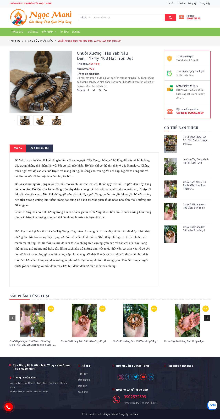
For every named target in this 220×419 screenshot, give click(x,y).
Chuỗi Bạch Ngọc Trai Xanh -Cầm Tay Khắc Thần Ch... (194, 185)
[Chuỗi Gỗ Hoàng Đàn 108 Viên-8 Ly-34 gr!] (136, 320)
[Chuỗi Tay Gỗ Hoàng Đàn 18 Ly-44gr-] (187, 320)
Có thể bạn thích (181, 128)
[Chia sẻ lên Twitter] (94, 90)
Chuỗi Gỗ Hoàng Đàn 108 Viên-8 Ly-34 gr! (194, 229)
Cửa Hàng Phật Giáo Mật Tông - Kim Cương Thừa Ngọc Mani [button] (42, 367)
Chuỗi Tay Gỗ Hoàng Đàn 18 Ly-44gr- (184, 341)
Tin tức (171, 3)
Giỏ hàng (83, 391)
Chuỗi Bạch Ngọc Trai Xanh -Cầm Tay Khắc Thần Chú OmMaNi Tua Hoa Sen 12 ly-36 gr (31, 343)
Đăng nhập (84, 379)
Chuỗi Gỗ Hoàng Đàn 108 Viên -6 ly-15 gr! (194, 206)
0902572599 (193, 18)
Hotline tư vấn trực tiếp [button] (132, 389)
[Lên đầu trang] (214, 410)
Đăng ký (82, 385)
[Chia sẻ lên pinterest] (99, 90)
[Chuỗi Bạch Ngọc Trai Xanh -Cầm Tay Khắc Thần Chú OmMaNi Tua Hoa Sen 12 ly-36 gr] (32, 320)
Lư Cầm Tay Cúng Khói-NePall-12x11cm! (196, 161)
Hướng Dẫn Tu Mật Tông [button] (132, 365)
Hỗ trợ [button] (86, 365)
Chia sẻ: (81, 90)
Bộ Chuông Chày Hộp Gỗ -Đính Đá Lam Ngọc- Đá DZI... (195, 140)
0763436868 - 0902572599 (33, 391)
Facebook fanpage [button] (180, 365)
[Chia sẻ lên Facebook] (88, 90)
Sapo (136, 414)
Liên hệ (181, 3)
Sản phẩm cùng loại (29, 296)
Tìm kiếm (83, 373)
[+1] (105, 90)
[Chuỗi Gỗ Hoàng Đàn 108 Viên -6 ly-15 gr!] (84, 320)
